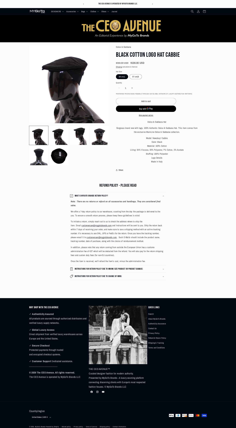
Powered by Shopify (52, 427)
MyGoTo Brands (40, 427)
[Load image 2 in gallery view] (59, 135)
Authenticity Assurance (157, 323)
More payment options (146, 115)
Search (151, 314)
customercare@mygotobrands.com (97, 225)
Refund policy (66, 426)
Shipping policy (105, 426)
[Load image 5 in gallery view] (38, 155)
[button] (57, 11)
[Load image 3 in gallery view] (79, 135)
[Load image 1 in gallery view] (38, 135)
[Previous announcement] (83, 4)
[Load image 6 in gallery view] (59, 155)
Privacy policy (78, 426)
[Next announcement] (153, 4)
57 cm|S (135, 76)
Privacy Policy (154, 333)
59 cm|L (122, 76)
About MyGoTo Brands (156, 318)
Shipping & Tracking (156, 342)
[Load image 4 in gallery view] (99, 135)
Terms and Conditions (156, 347)
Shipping (119, 67)
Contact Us (152, 328)
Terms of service (91, 426)
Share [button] (121, 170)
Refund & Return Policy (157, 338)
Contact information (119, 426)
